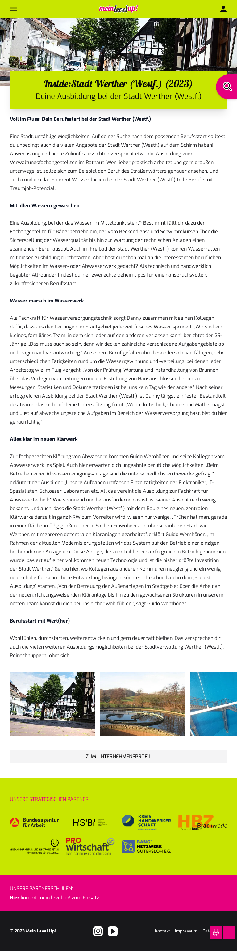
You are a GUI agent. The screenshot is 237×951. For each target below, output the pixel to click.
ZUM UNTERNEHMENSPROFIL (119, 756)
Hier (14, 897)
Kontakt (162, 931)
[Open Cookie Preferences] (216, 932)
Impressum (186, 931)
